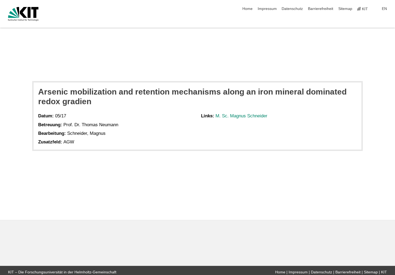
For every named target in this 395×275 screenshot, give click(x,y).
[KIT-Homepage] (23, 14)
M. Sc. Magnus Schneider (241, 115)
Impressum (267, 9)
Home (247, 9)
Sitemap (345, 9)
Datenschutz (292, 9)
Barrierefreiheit (320, 9)
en (384, 9)
